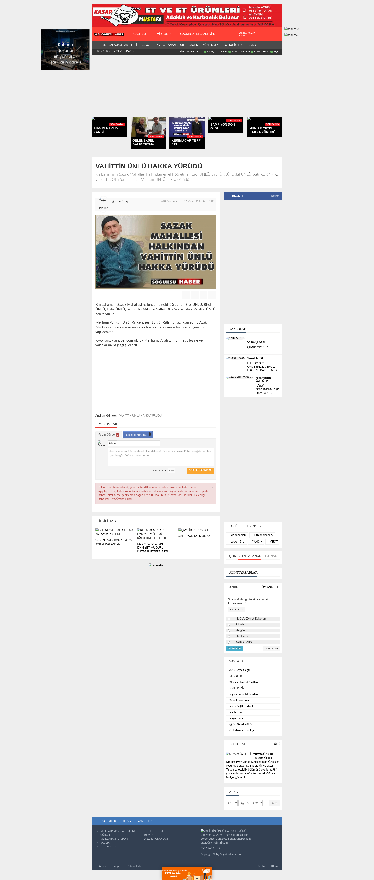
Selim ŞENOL (256, 342)
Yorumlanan (249, 556)
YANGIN (257, 541)
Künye (102, 866)
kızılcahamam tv (263, 535)
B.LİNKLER (235, 676)
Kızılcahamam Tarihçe (241, 730)
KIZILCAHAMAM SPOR (170, 44)
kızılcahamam (238, 535)
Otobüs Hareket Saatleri (243, 682)
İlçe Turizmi (235, 712)
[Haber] (96, 45)
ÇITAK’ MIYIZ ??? (258, 347)
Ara (274, 803)
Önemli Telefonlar (239, 700)
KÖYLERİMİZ (210, 44)
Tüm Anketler (270, 587)
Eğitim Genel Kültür (240, 724)
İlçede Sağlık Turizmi (241, 706)
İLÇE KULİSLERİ (232, 44)
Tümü (276, 744)
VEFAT (273, 541)
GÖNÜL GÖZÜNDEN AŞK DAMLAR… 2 (268, 390)
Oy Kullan (234, 648)
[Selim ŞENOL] (235, 338)
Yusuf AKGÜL (256, 358)
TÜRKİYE (252, 44)
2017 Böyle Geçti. (239, 670)
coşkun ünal (237, 541)
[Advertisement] (187, 85)
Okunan (270, 556)
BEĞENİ (237, 195)
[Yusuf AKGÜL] (235, 358)
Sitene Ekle (134, 866)
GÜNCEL (147, 44)
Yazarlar (237, 329)
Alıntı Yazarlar (242, 572)
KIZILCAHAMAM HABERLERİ (119, 44)
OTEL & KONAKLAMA (156, 838)
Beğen (275, 195)
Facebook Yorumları (137, 435)
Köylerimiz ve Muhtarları (243, 694)
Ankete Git (236, 609)
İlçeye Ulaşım (236, 718)
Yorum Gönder (108, 434)
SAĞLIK (193, 44)
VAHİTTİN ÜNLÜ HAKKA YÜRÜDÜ (140, 415)
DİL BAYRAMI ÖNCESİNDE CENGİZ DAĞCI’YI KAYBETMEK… (263, 367)
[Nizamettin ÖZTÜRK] (240, 377)
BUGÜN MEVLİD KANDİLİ (121, 51)
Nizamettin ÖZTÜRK (263, 379)
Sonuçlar (272, 648)
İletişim (116, 866)
